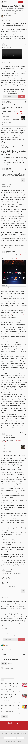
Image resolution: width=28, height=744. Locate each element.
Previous (5, 654)
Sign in (25, 1)
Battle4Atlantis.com (17, 258)
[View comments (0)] (7, 20)
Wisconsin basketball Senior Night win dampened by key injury (10, 684)
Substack (8, 741)
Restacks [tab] (10, 663)
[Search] (25, 679)
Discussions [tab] (11, 679)
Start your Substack (10, 738)
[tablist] (6, 663)
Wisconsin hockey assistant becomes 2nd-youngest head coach (10, 695)
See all (3, 716)
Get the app (20, 738)
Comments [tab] (4, 663)
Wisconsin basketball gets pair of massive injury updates (10, 706)
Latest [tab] (6, 679)
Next (24, 654)
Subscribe (20, 1)
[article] (14, 687)
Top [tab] (2, 679)
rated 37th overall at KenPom (18, 314)
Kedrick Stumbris (7, 15)
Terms (19, 733)
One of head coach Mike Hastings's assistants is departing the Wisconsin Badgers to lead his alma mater (9, 698)
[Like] (2, 691)
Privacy (15, 733)
